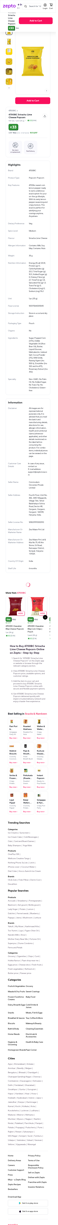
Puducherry (30, 1127)
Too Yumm (12, 930)
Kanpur (21, 1102)
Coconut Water (28, 867)
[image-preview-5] (9, 81)
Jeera (18, 917)
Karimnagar (31, 1102)
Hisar (27, 1093)
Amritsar (11, 1068)
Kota (33, 1106)
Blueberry (34, 913)
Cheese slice (24, 965)
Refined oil (29, 969)
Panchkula (29, 1123)
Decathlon (12, 884)
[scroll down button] (9, 88)
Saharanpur (28, 1132)
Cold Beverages (30, 837)
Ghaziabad (29, 1085)
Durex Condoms (25, 943)
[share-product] (44, 116)
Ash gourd (22, 905)
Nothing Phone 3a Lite (18, 863)
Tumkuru (38, 1136)
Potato (22, 909)
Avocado (12, 901)
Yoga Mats (27, 845)
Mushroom (27, 917)
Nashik (37, 1119)
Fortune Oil (35, 939)
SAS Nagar (12, 1136)
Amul (23, 935)
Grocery (11, 956)
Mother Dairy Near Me (18, 939)
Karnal (11, 1106)
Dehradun (37, 1081)
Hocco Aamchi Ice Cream (30, 871)
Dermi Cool (35, 880)
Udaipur (11, 1140)
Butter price (13, 973)
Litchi (31, 863)
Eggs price (12, 965)
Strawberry (22, 901)
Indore (31, 1098)
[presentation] (9, 88)
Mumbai (11, 1119)
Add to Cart (36, 20)
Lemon (30, 909)
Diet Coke (12, 871)
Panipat (38, 1123)
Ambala (29, 1064)
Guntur (22, 1089)
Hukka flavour (14, 960)
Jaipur (38, 1098)
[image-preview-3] (9, 61)
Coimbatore (13, 1081)
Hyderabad (22, 1098)
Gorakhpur (12, 1089)
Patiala (11, 1127)
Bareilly (20, 1068)
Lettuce (37, 917)
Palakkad (19, 1123)
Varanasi (38, 1140)
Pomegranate (35, 901)
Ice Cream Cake (15, 837)
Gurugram (31, 1089)
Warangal (31, 1144)
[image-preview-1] (9, 41)
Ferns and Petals (15, 947)
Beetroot (12, 905)
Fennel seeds (22, 913)
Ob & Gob (12, 880)
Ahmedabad (19, 1064)
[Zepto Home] (9, 6)
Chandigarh (32, 1072)
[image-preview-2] (9, 51)
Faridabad (18, 1085)
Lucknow (24, 1110)
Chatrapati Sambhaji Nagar (19, 1077)
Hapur (10, 1093)
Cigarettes (21, 956)
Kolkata (25, 1106)
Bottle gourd (33, 905)
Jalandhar (12, 1102)
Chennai (36, 1077)
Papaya (11, 917)
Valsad (30, 1140)
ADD (20, 613)
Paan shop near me (30, 960)
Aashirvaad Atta (32, 926)
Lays (21, 930)
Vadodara (21, 1140)
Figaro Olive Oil (31, 930)
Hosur (34, 1093)
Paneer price (25, 973)
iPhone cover (13, 867)
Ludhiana (34, 1110)
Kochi (17, 1106)
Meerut (20, 1115)
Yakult (10, 926)
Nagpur (28, 1119)
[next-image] (46, 91)
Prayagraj (19, 1127)
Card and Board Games (24, 841)
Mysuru (20, 1119)
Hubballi (11, 1098)
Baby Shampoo (14, 845)
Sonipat (22, 1136)
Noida (10, 1123)
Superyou (12, 943)
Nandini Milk (13, 935)
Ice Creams (13, 833)
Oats (10, 841)
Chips (30, 956)
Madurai (11, 1115)
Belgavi (28, 1068)
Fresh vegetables (15, 969)
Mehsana (29, 1115)
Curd (37, 956)
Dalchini (11, 913)
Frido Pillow (23, 880)
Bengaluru (12, 1072)
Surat (30, 1136)
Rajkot (11, 1132)
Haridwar (19, 1093)
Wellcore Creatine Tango (19, 858)
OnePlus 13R (13, 854)
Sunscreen (24, 833)
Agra (10, 1064)
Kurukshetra (13, 1110)
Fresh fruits (37, 965)
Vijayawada (21, 1144)
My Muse (19, 926)
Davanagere (25, 1081)
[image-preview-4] (9, 71)
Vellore (11, 1144)
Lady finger (13, 909)
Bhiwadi (22, 1072)
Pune (40, 1127)
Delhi (10, 1085)
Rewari (18, 1132)
